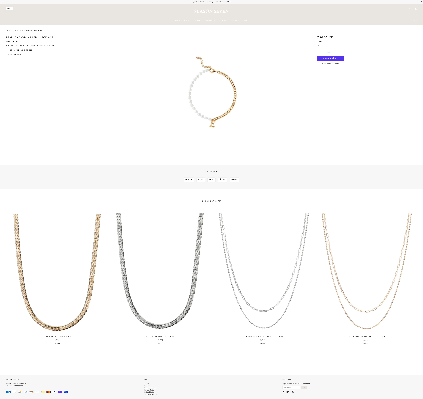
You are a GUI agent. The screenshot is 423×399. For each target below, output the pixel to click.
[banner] (211, 11)
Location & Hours (150, 388)
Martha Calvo (12, 41)
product (16, 30)
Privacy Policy (149, 390)
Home (9, 30)
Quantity (320, 41)
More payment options (330, 63)
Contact (147, 386)
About (146, 384)
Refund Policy (149, 392)
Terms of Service (150, 394)
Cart (415, 21)
